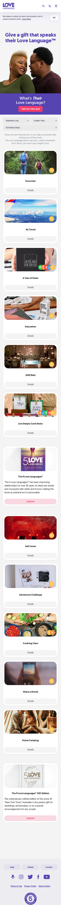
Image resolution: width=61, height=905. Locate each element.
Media (30, 867)
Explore (30, 501)
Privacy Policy (30, 886)
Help (12, 867)
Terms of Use (16, 886)
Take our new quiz (30, 108)
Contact (48, 867)
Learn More (26, 19)
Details (30, 190)
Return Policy (45, 886)
